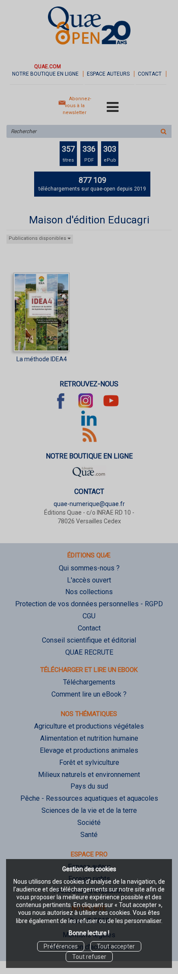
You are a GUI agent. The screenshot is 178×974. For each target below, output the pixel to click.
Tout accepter (116, 946)
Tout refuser (89, 956)
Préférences (61, 946)
